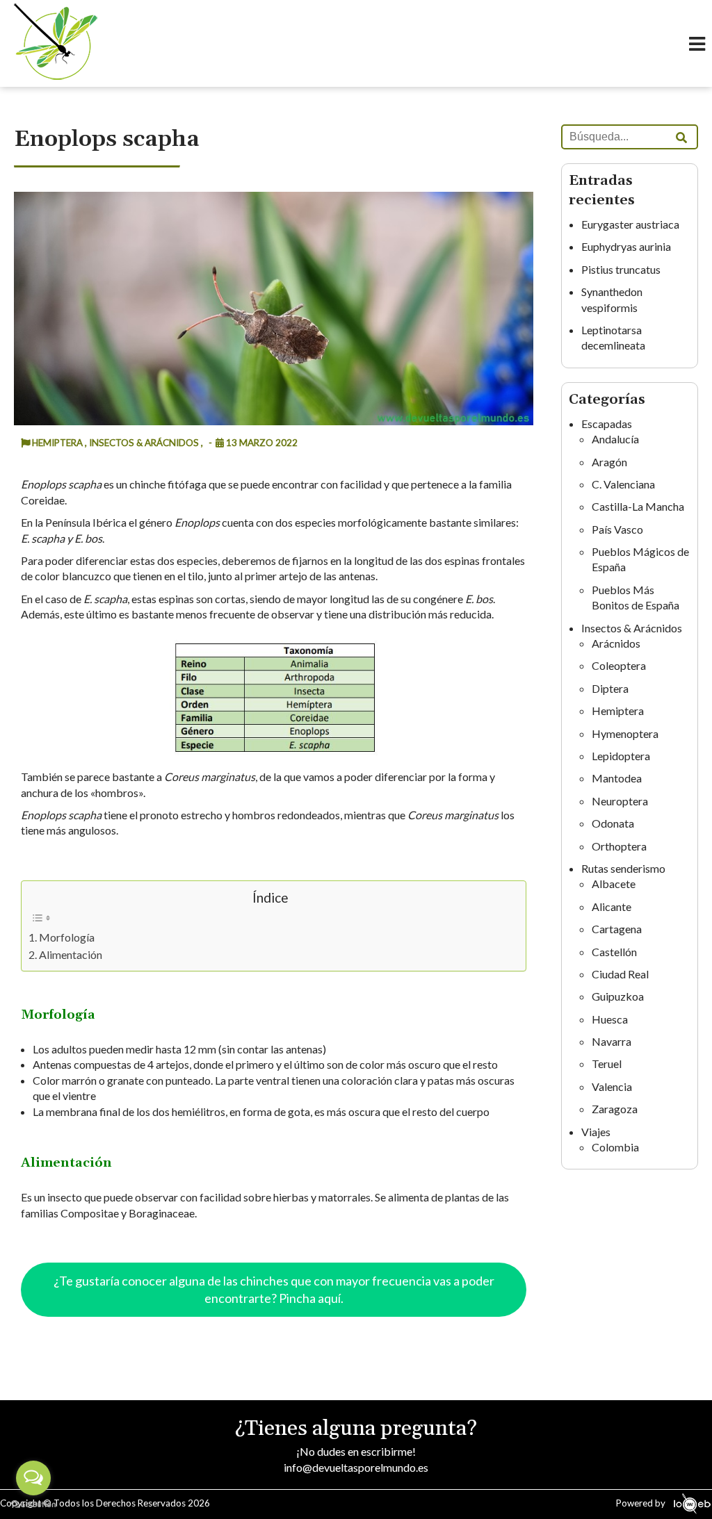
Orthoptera (619, 846)
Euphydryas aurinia (626, 246)
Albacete (614, 883)
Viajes (595, 1131)
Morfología (67, 937)
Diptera (610, 688)
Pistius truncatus (621, 269)
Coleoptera (619, 665)
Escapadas (606, 423)
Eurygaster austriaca (630, 224)
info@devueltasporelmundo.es (356, 1467)
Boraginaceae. (163, 1213)
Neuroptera (620, 800)
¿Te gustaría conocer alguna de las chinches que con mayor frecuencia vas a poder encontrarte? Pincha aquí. (274, 1289)
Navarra (611, 1041)
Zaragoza (615, 1108)
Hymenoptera (625, 733)
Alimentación (70, 954)
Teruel (607, 1063)
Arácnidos (616, 643)
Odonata (613, 823)
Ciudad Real (620, 973)
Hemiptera (618, 710)
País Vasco (617, 529)
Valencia (612, 1086)
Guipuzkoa (618, 996)
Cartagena (617, 928)
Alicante (611, 906)
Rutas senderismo (623, 868)
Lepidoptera (621, 755)
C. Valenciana (623, 484)
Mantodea (617, 778)
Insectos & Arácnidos (631, 627)
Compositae (89, 1213)
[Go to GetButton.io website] (33, 1504)
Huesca (610, 1019)
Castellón (614, 951)
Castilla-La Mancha (638, 506)
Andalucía (615, 438)
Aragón (609, 461)
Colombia (615, 1146)
